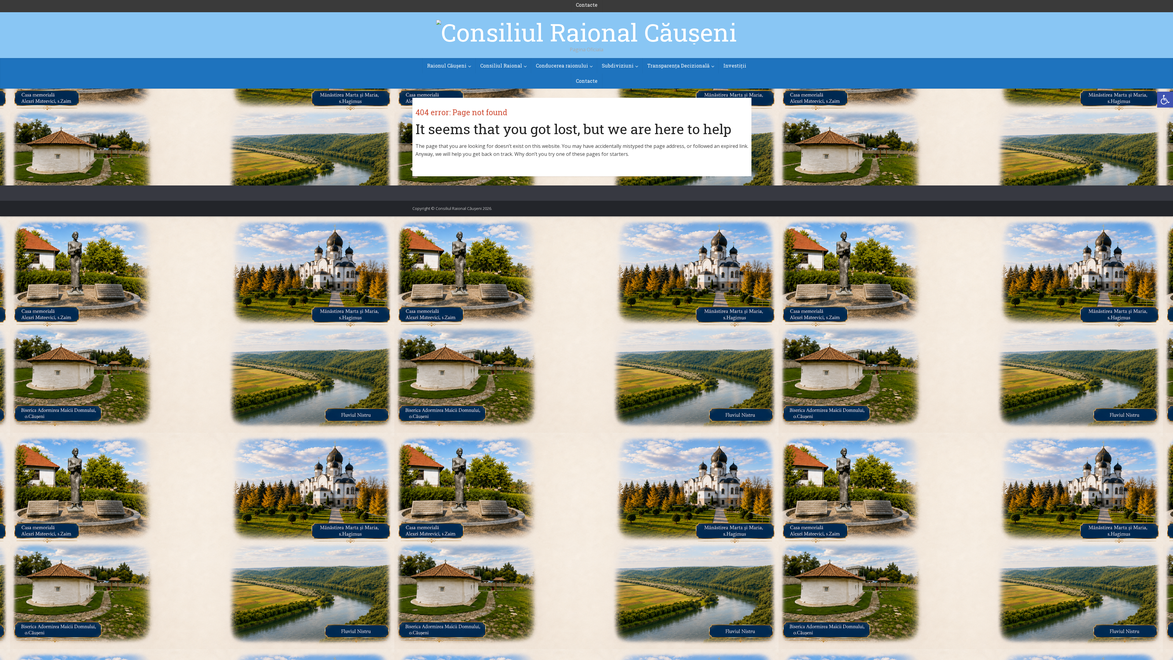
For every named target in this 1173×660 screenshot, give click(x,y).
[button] (1165, 100)
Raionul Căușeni (446, 65)
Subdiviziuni (618, 65)
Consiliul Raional (501, 65)
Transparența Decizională (678, 65)
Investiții (734, 65)
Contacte (586, 81)
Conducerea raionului (562, 65)
